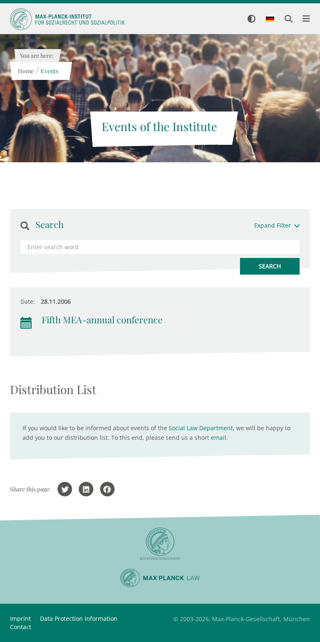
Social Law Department (201, 428)
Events (49, 71)
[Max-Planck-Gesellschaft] (160, 544)
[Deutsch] (270, 19)
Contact (20, 627)
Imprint (20, 618)
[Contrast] (251, 19)
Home (25, 71)
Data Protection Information (79, 618)
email (218, 437)
